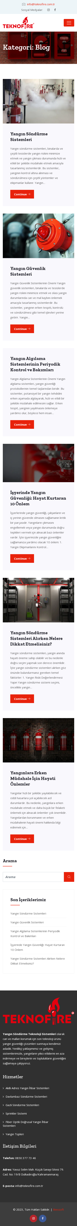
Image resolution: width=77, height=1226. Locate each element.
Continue (20, 194)
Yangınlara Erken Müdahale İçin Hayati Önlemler (33, 778)
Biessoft (58, 1209)
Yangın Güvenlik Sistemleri (28, 271)
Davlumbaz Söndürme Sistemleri (26, 1096)
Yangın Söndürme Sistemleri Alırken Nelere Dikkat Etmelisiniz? (36, 638)
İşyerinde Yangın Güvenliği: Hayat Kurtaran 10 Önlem (38, 498)
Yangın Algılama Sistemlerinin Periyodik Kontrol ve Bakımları (35, 364)
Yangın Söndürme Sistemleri (29, 136)
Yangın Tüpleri (15, 1134)
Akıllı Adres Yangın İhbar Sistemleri (27, 1088)
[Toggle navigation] (69, 23)
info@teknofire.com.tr (41, 4)
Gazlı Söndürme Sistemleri (22, 1105)
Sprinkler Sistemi (16, 1113)
